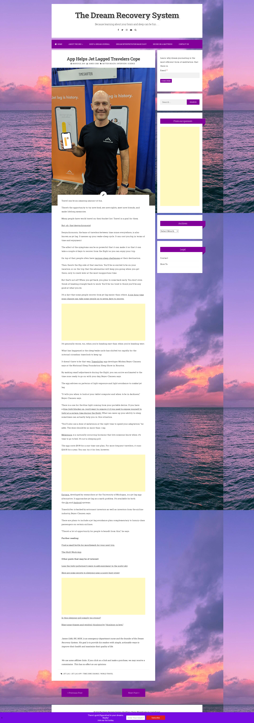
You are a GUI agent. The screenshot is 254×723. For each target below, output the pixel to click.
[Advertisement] (103, 322)
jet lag (66, 674)
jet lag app (76, 674)
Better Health (109, 63)
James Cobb (93, 63)
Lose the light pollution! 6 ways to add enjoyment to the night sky (95, 566)
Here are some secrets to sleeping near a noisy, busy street (91, 572)
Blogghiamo (142, 712)
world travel (106, 674)
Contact (164, 258)
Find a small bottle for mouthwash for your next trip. (88, 545)
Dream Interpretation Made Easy (131, 44)
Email (163, 70)
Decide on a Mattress (162, 44)
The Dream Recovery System (127, 15)
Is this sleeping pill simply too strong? (81, 617)
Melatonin (67, 434)
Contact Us (184, 44)
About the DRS (75, 44)
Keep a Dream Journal (99, 44)
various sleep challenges (107, 258)
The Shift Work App (71, 552)
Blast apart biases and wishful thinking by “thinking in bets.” (92, 624)
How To (164, 264)
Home (59, 44)
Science (131, 63)
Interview (121, 63)
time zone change (91, 674)
